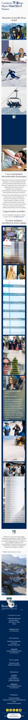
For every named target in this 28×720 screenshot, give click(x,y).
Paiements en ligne (14, 663)
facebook (7, 710)
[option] (2, 4)
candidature (14, 675)
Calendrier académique (14, 665)
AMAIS (22, 716)
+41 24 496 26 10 (14, 687)
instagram (10, 710)
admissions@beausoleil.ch (14, 686)
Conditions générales (14, 680)
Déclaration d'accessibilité (14, 703)
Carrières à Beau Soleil (14, 645)
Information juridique (14, 698)
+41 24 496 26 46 (14, 653)
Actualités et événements (14, 641)
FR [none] (5, 4)
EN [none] (3, 4)
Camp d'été (14, 643)
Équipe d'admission (14, 679)
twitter (17, 710)
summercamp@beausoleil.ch (14, 651)
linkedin (14, 710)
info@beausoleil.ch (14, 629)
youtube (20, 710)
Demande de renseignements (14, 715)
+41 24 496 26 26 (14, 631)
